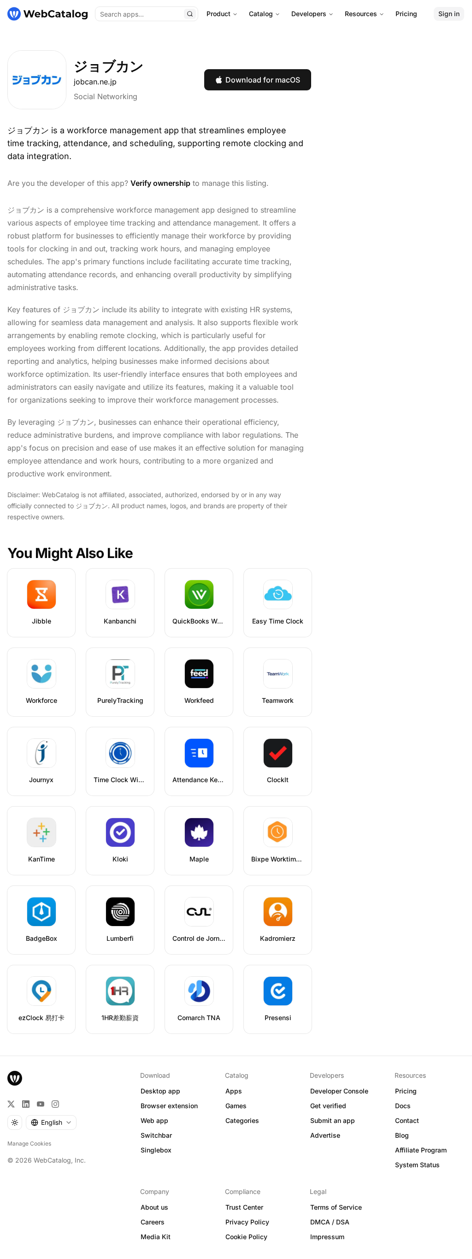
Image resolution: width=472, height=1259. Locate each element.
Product (218, 14)
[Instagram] (55, 1104)
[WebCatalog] (14, 1078)
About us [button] (154, 1207)
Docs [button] (403, 1106)
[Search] (189, 13)
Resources (361, 14)
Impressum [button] (327, 1237)
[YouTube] (40, 1104)
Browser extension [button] (169, 1106)
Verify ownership (160, 183)
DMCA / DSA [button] (329, 1222)
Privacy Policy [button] (247, 1222)
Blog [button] (402, 1135)
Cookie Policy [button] (246, 1237)
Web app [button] (154, 1120)
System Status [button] (417, 1165)
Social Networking (105, 96)
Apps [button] (233, 1091)
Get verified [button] (328, 1106)
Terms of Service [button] (336, 1207)
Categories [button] (242, 1120)
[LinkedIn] (26, 1104)
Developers (308, 14)
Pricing (406, 14)
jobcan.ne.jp (95, 81)
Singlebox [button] (156, 1150)
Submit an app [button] (332, 1120)
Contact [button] (407, 1120)
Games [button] (236, 1106)
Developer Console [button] (339, 1091)
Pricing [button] (406, 1091)
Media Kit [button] (156, 1237)
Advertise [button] (325, 1135)
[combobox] (51, 1122)
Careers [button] (153, 1222)
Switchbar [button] (156, 1135)
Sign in (449, 14)
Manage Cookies (29, 1143)
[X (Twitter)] (11, 1104)
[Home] (47, 13)
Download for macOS (262, 79)
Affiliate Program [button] (421, 1150)
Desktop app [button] (160, 1091)
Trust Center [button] (244, 1207)
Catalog (261, 14)
